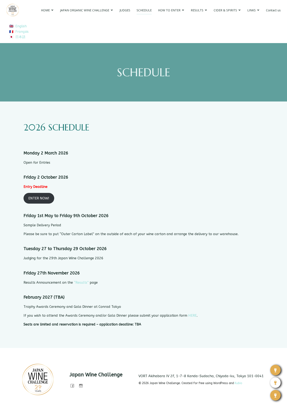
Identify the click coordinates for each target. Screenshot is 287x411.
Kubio (238, 383)
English (21, 26)
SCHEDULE (144, 10)
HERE (192, 315)
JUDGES (125, 10)
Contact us (273, 10)
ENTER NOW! (38, 198)
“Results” (81, 283)
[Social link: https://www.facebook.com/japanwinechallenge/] (74, 385)
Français (22, 32)
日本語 (20, 37)
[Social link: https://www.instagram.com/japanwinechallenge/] (82, 385)
